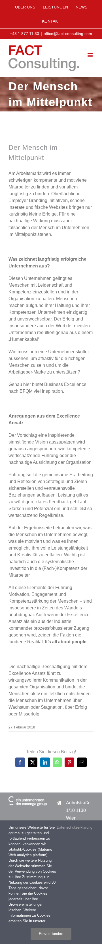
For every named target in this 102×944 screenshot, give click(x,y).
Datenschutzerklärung (74, 827)
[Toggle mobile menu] (91, 55)
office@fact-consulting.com (68, 33)
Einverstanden (51, 934)
